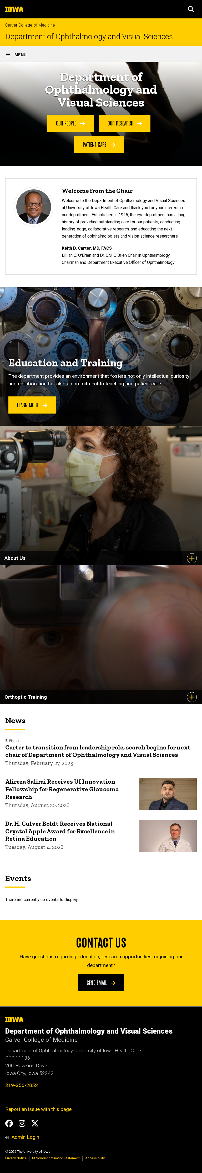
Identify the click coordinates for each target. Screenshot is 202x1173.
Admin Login (25, 1137)
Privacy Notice (16, 1158)
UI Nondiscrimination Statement (56, 1158)
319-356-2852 (21, 1085)
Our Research (121, 122)
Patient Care (95, 144)
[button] (191, 9)
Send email (97, 982)
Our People (67, 122)
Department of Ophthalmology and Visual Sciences (89, 37)
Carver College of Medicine (30, 25)
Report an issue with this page (38, 1109)
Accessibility (95, 1158)
